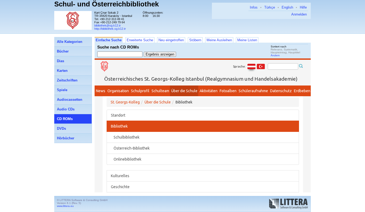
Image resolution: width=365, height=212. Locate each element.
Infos (254, 7)
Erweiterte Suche (140, 40)
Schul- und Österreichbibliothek (106, 4)
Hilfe (303, 7)
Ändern (275, 55)
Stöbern (195, 40)
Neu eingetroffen (171, 40)
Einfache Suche (109, 40)
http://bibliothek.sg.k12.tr (110, 28)
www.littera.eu (65, 205)
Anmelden (299, 14)
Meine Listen (247, 40)
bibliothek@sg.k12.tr (107, 25)
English (287, 7)
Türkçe (269, 7)
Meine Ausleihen (219, 40)
